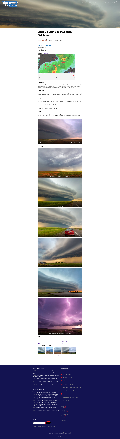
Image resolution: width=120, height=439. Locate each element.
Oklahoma (46, 360)
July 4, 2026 (34, 375)
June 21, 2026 (35, 391)
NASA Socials (63, 408)
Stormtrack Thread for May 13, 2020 (46, 339)
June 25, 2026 (35, 384)
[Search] (117, 2)
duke (43, 360)
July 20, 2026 (35, 370)
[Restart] (39, 143)
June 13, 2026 (35, 400)
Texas (59, 360)
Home (82, 2)
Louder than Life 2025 (66, 374)
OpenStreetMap (72, 72)
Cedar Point (63, 406)
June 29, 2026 (35, 378)
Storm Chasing (88, 2)
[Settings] (78, 143)
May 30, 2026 (35, 407)
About (109, 2)
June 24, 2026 (35, 387)
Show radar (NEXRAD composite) (43, 79)
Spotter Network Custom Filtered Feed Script (71, 387)
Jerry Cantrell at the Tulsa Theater (69, 390)
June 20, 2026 (35, 394)
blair (41, 360)
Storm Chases (44, 40)
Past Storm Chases (36, 415)
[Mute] (71, 143)
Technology (63, 415)
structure (56, 360)
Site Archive (64, 420)
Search (48, 422)
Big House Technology (67, 432)
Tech (105, 2)
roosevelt (49, 360)
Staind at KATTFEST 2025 (67, 377)
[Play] (40, 143)
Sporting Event (63, 411)
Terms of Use (44, 426)
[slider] (54, 142)
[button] (39, 55)
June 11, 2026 (35, 402)
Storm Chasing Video (64, 414)
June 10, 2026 (35, 404)
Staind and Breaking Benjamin (68, 384)
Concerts (62, 407)
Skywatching (95, 2)
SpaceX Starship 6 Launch (67, 394)
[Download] (79, 143)
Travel (101, 2)
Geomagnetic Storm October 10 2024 (70, 397)
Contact (113, 2)
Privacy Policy (49, 426)
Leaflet (69, 72)
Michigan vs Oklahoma (67, 380)
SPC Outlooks (45, 51)
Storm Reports (46, 53)
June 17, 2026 (35, 397)
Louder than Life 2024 (67, 400)
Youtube (39, 426)
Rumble (35, 426)
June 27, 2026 (35, 381)
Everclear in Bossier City (67, 371)
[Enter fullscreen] (81, 143)
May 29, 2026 (35, 410)
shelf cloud (53, 360)
